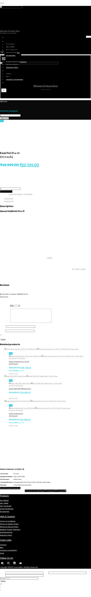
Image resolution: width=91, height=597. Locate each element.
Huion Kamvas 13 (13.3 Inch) (16, 415)
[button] (10, 488)
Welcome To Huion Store (10, 31)
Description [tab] (8, 198)
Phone (2, 575)
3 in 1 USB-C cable (78, 269)
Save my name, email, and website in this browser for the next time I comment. (34, 335)
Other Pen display (16, 194)
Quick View (74, 349)
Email (2, 331)
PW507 (49, 258)
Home (9, 37)
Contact (10, 82)
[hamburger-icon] (88, 37)
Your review (5, 322)
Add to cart (4, 118)
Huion (2, 3)
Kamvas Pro (13, 358)
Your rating (5, 306)
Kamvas (12, 385)
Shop (8, 41)
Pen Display (28, 194)
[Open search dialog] (3, 47)
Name (3, 326)
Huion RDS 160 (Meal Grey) (20, 389)
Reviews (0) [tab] (9, 201)
